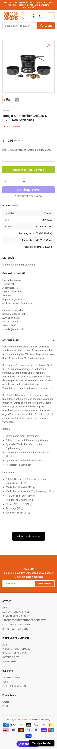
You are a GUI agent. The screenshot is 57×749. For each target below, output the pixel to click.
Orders (5, 701)
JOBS (5, 681)
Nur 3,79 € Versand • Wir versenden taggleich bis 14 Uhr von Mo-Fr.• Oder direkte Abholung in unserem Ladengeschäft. (28, 4)
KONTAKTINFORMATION (15, 653)
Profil (5, 706)
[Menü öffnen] (51, 15)
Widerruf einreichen (29, 536)
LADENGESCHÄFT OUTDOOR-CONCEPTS (24, 620)
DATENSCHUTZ (10, 657)
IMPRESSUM (9, 661)
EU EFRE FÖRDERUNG (14, 686)
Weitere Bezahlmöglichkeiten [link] (29, 196)
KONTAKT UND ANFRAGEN (16, 611)
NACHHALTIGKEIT (12, 677)
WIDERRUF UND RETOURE (16, 648)
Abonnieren (44, 583)
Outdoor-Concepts (22, 719)
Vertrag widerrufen (41, 743)
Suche (48, 25)
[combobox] (28, 25)
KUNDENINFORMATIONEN (16, 616)
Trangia (5, 110)
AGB (4, 644)
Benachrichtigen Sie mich (28, 169)
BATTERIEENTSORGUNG (15, 628)
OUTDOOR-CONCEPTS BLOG (17, 624)
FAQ (4, 607)
